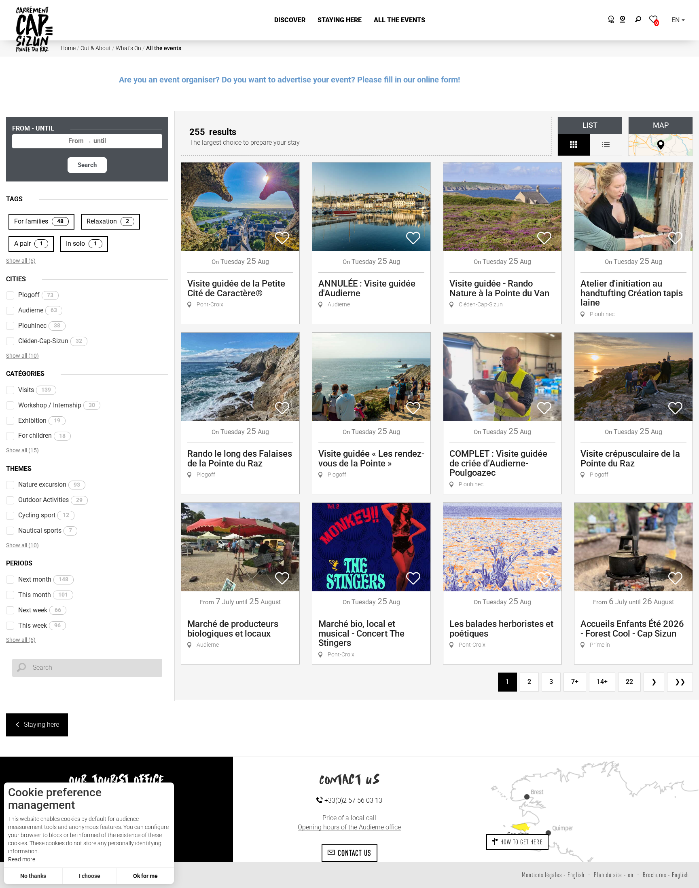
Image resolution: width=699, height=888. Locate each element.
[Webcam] (627, 20)
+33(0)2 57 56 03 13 (352, 800)
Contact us (353, 852)
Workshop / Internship (56, 405)
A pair (28, 243)
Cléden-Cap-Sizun (50, 341)
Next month (43, 579)
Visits (34, 390)
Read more (21, 859)
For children (42, 435)
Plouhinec (39, 325)
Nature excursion (49, 484)
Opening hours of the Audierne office (349, 827)
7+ (574, 682)
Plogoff (35, 295)
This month (43, 595)
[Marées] (609, 20)
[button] (289, 20)
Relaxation (108, 221)
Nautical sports (45, 530)
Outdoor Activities (50, 500)
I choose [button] (89, 876)
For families (39, 221)
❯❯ (680, 682)
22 (629, 682)
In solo (81, 243)
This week (39, 625)
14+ (602, 682)
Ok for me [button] (145, 876)
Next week (39, 610)
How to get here (521, 842)
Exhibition (39, 420)
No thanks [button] (33, 876)
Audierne (37, 310)
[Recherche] (640, 20)
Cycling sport (43, 515)
